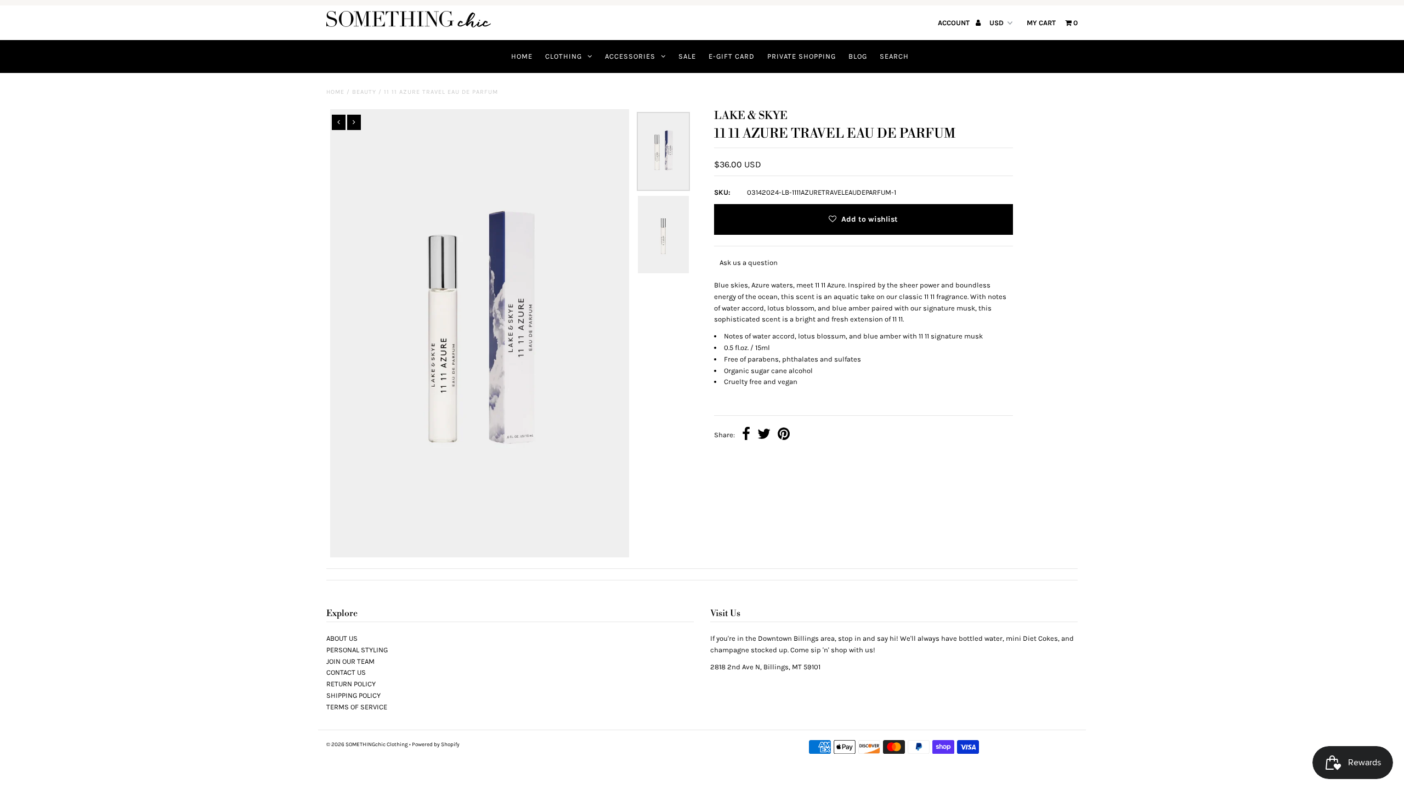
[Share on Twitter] (764, 435)
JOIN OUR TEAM (350, 661)
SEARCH (894, 56)
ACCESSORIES (630, 56)
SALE (687, 56)
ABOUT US (342, 638)
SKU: (722, 192)
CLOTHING (563, 56)
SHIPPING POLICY (353, 695)
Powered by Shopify (436, 744)
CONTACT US (346, 672)
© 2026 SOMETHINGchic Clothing (367, 744)
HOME (522, 56)
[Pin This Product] (784, 435)
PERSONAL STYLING (357, 650)
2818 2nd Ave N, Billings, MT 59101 (765, 667)
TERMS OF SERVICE (356, 707)
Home (335, 91)
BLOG (857, 56)
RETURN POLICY (351, 684)
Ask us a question (749, 262)
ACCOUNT (954, 23)
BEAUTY (364, 91)
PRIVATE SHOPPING (801, 56)
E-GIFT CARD (732, 56)
